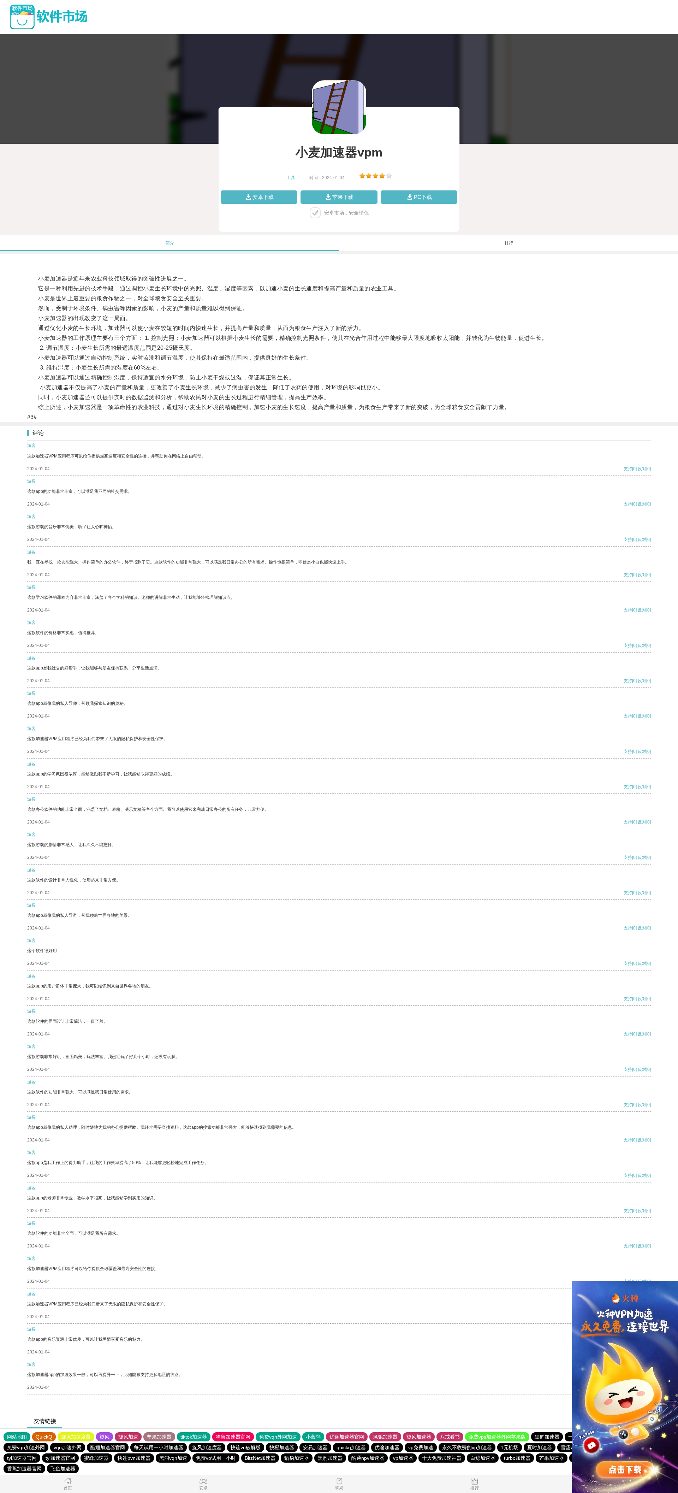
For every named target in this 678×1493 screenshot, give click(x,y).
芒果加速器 (551, 1458)
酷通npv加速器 (367, 1458)
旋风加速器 (418, 1437)
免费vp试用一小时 (216, 1458)
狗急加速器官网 (233, 1437)
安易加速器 (315, 1447)
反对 (642, 468)
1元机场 (509, 1447)
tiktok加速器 (193, 1437)
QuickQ (44, 1437)
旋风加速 (128, 1437)
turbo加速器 (517, 1458)
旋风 (104, 1437)
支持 (628, 468)
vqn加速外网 (68, 1447)
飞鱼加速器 (62, 1468)
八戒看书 (450, 1437)
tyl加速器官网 (22, 1458)
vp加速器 (403, 1458)
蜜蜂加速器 (96, 1458)
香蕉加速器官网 (24, 1468)
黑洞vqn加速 (173, 1458)
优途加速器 (387, 1447)
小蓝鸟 (313, 1437)
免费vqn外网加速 (278, 1437)
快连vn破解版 (246, 1447)
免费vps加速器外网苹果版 (497, 1437)
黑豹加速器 (547, 1437)
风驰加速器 (385, 1437)
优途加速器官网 (346, 1437)
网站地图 (17, 1437)
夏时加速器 (539, 1447)
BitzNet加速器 (260, 1458)
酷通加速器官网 (107, 1447)
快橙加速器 (281, 1447)
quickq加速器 (351, 1447)
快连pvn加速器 (134, 1458)
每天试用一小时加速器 (158, 1447)
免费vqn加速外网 (26, 1447)
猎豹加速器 (296, 1458)
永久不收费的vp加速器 (467, 1447)
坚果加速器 (159, 1437)
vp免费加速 (420, 1447)
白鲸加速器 (482, 1458)
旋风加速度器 (76, 1437)
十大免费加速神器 (442, 1458)
